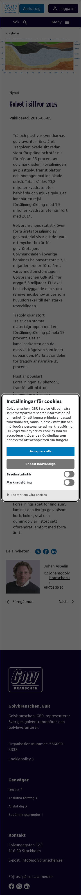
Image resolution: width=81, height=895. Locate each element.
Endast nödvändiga (40, 464)
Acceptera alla (41, 451)
